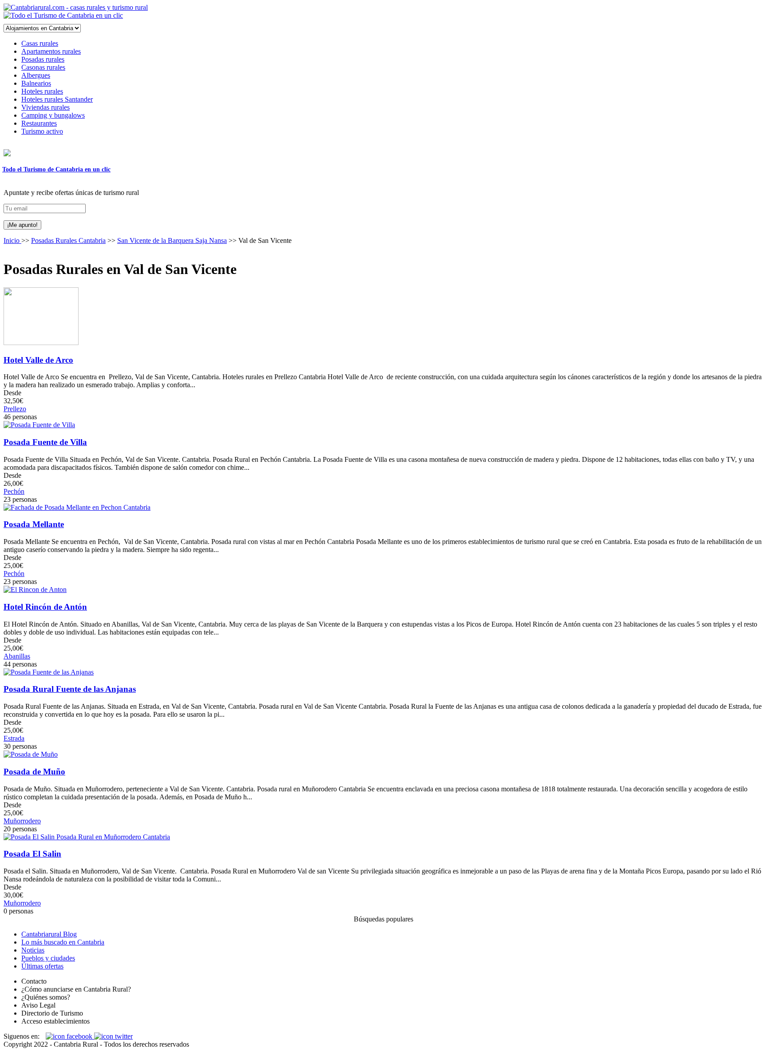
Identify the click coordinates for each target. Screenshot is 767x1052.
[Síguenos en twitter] (113, 1036)
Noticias (32, 950)
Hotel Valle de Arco (38, 360)
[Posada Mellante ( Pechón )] (77, 507)
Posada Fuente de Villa (45, 442)
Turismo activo (42, 131)
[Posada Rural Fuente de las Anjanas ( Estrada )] (49, 672)
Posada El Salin (32, 853)
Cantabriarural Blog (49, 934)
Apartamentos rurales (51, 51)
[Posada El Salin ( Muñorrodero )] (87, 837)
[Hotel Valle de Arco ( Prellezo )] (41, 342)
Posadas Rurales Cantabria (68, 240)
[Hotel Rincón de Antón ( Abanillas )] (35, 589)
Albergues (35, 75)
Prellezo (15, 409)
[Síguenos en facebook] (70, 1036)
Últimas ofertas (42, 966)
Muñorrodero (22, 821)
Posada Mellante (34, 524)
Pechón (14, 491)
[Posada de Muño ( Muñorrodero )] (31, 754)
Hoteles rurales (42, 91)
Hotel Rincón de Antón (45, 606)
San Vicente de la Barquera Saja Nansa (172, 240)
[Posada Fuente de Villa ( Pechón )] (39, 425)
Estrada (14, 738)
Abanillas (17, 656)
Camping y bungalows (53, 115)
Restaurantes (39, 123)
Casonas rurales (43, 67)
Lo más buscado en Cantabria (62, 942)
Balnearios (36, 83)
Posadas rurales (42, 59)
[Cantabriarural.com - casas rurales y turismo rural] (76, 7)
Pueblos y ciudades (48, 958)
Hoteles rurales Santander (57, 99)
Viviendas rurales (45, 107)
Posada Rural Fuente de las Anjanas (70, 689)
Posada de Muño (34, 771)
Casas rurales (39, 43)
